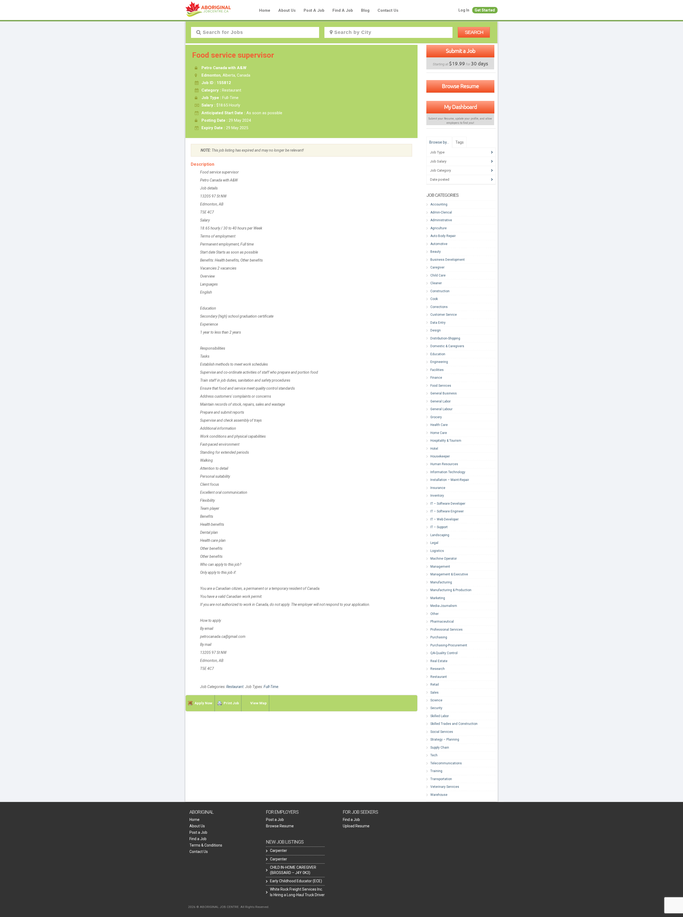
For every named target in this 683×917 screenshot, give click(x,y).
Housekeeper (440, 456)
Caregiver (437, 267)
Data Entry (438, 323)
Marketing (437, 598)
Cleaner (436, 283)
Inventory (437, 495)
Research (437, 669)
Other (434, 614)
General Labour (441, 409)
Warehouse (438, 795)
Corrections (439, 307)
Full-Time (271, 687)
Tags (459, 142)
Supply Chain (439, 747)
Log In (463, 10)
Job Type (437, 152)
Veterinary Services (444, 787)
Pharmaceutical (442, 621)
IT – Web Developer (444, 519)
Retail (434, 684)
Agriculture (438, 228)
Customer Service (443, 315)
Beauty (435, 252)
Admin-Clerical (441, 212)
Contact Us (388, 10)
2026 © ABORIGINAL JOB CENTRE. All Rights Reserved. (228, 907)
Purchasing (438, 637)
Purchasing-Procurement (448, 645)
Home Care (438, 433)
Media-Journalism (443, 606)
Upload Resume (356, 826)
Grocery (436, 417)
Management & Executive (449, 574)
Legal (434, 543)
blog (365, 10)
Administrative (441, 220)
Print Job (231, 703)
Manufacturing (441, 582)
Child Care (438, 275)
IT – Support (439, 527)
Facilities (437, 370)
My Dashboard (460, 107)
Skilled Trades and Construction (454, 724)
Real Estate (438, 661)
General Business (443, 393)
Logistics (437, 551)
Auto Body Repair (443, 236)
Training (436, 771)
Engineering (439, 362)
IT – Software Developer (447, 503)
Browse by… (439, 142)
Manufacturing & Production (450, 590)
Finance (436, 378)
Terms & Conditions (205, 845)
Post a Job (314, 10)
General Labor (440, 401)
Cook (434, 299)
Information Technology (447, 472)
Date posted (439, 179)
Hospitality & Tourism (445, 440)
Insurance (437, 488)
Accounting (438, 204)
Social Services (441, 732)
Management (440, 566)
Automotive (438, 244)
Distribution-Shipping (445, 338)
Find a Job (342, 10)
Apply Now (203, 703)
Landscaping (439, 535)
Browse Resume (460, 86)
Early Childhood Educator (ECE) (296, 881)
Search (474, 32)
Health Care (439, 425)
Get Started (485, 10)
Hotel (434, 448)
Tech (434, 755)
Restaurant (234, 687)
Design (435, 330)
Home (264, 10)
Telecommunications (446, 763)
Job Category (440, 170)
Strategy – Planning (444, 739)
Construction (440, 291)
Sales (434, 692)
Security (436, 708)
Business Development (447, 260)
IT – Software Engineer (447, 511)
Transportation (441, 779)
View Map (258, 703)
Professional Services (446, 629)
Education (437, 354)
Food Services (440, 386)
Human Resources (444, 464)
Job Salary (438, 161)
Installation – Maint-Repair (449, 480)
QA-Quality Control (444, 653)
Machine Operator (443, 558)
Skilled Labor (439, 716)
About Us (287, 10)
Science (436, 700)
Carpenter (278, 850)
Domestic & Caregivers (447, 346)
